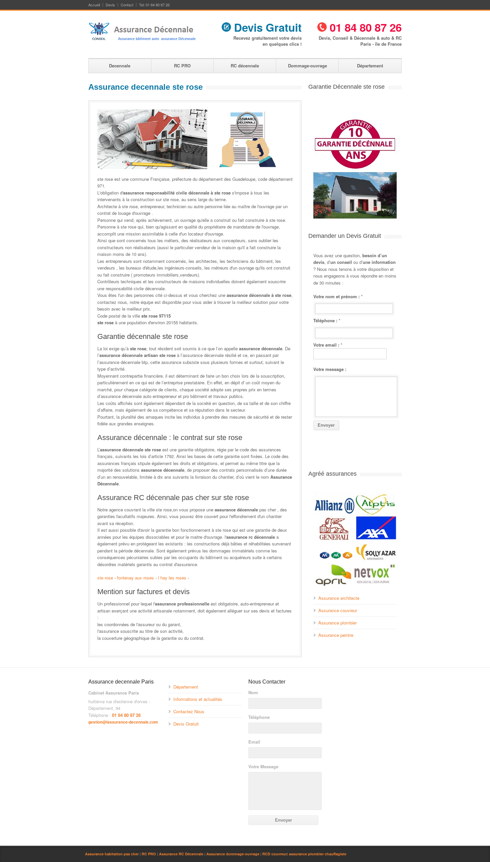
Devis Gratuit (266, 27)
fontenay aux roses (135, 577)
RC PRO (182, 65)
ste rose (105, 577)
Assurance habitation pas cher (112, 853)
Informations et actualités (197, 699)
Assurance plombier (337, 622)
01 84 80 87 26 (364, 27)
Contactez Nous (188, 711)
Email (254, 742)
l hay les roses (172, 577)
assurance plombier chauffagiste (317, 853)
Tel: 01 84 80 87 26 (154, 5)
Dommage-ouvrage (307, 65)
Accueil (94, 5)
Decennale (119, 65)
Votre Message (263, 767)
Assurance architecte (338, 598)
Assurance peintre (335, 635)
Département (370, 65)
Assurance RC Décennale (181, 853)
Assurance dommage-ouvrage (232, 853)
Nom (253, 693)
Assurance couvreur (337, 610)
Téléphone (259, 717)
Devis (110, 5)
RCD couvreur (274, 853)
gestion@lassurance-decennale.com (123, 722)
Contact (127, 5)
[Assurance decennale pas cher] (143, 42)
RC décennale (245, 65)
